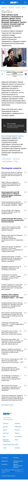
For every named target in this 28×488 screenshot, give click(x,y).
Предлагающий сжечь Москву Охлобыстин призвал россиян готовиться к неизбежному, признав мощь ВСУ (12, 305)
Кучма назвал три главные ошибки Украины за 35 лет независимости (10, 212)
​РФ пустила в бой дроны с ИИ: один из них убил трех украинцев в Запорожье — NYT (12, 360)
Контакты (4, 464)
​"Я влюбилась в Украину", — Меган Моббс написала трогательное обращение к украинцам (11, 378)
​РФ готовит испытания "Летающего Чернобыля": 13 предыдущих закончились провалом (11, 388)
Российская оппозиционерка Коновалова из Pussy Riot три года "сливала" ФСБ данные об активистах (12, 315)
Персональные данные (18, 461)
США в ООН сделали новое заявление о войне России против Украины (11, 228)
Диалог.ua (12, 471)
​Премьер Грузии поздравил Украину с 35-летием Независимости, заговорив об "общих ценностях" (11, 249)
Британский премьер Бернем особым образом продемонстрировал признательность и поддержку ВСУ (12, 238)
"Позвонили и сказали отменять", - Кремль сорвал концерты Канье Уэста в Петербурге (11, 277)
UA (25, 2)
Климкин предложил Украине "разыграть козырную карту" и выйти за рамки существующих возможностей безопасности (12, 398)
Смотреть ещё (7, 405)
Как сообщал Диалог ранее (12, 136)
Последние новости (11, 168)
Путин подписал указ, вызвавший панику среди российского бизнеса (10, 369)
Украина (8, 10)
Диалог (3, 10)
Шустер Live (16, 158)
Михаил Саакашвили (7, 161)
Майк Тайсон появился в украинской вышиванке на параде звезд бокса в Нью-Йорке (10, 184)
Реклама (16, 458)
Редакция (4, 461)
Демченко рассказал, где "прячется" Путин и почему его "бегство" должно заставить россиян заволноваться (12, 342)
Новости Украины (6, 158)
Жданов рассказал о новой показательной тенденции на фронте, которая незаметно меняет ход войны (11, 259)
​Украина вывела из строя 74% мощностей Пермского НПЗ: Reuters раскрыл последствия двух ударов (11, 287)
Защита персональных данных (17, 466)
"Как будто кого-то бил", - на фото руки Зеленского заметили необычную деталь (11, 332)
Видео (16, 161)
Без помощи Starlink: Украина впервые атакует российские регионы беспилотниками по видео (11, 175)
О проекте (4, 458)
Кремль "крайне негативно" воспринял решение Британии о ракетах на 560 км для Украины (12, 351)
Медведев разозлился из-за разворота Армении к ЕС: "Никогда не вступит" (11, 268)
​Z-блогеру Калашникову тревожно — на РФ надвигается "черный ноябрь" (12, 324)
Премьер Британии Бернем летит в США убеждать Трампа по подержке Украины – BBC (12, 203)
